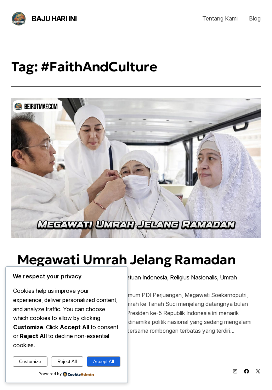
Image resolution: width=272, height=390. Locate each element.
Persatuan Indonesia (141, 277)
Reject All (67, 361)
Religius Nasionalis (193, 277)
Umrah (228, 277)
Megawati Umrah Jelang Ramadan (126, 259)
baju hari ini (54, 18)
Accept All (103, 361)
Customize (30, 361)
